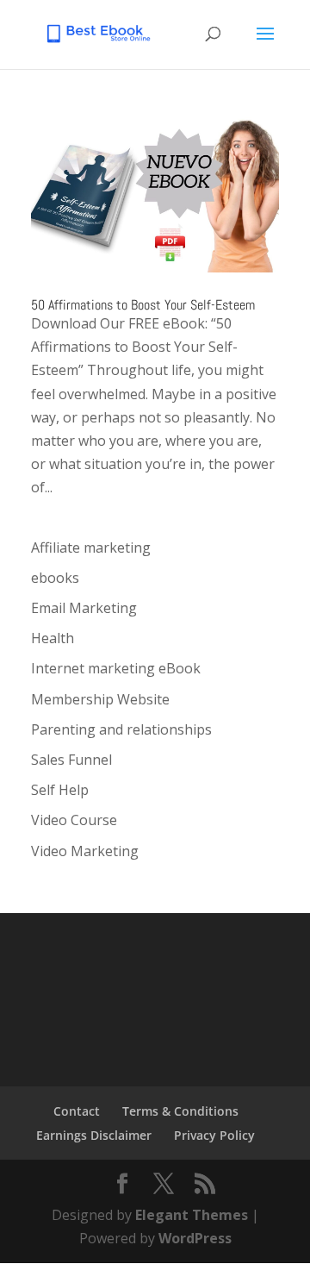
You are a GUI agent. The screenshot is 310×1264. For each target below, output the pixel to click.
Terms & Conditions (180, 1111)
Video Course (74, 819)
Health (52, 638)
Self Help (60, 789)
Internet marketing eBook (116, 668)
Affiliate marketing (91, 547)
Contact (76, 1111)
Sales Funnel (71, 759)
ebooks (55, 577)
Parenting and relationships (121, 729)
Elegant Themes (191, 1214)
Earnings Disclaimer (94, 1135)
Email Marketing (84, 607)
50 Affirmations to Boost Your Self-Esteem (143, 305)
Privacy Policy (214, 1135)
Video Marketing (85, 851)
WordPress (195, 1238)
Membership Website (100, 699)
